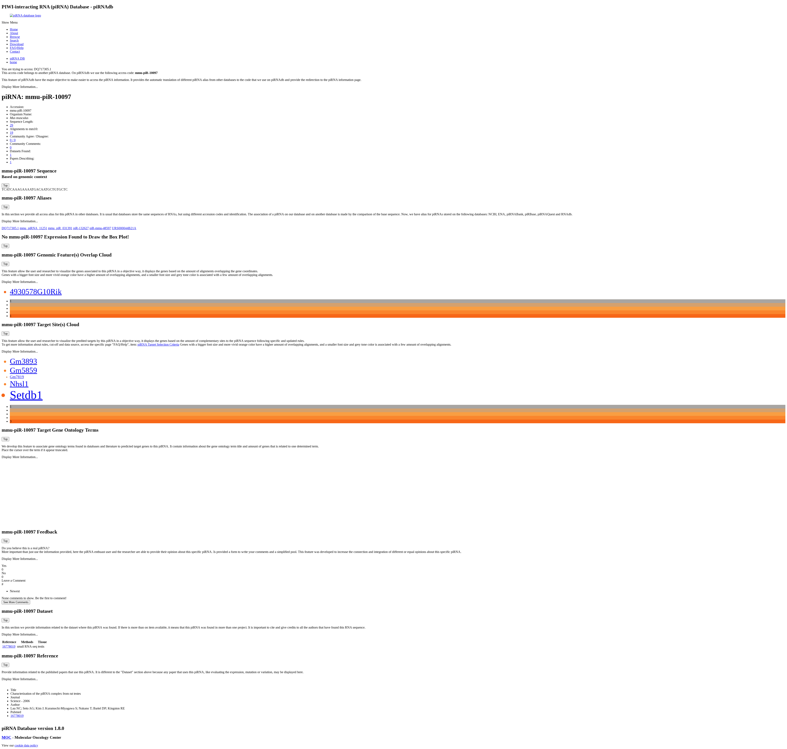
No (4, 573)
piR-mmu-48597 (100, 228)
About (14, 33)
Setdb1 (26, 394)
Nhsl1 (19, 383)
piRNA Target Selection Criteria (158, 344)
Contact (15, 51)
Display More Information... (20, 87)
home (13, 62)
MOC (6, 737)
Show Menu (10, 22)
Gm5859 (23, 370)
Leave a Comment (13, 580)
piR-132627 (81, 228)
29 (11, 125)
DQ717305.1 (10, 228)
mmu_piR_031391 (60, 228)
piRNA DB (17, 58)
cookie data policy (26, 745)
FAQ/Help (17, 48)
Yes (4, 565)
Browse (15, 37)
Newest (15, 591)
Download (17, 44)
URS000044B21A (124, 228)
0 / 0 (13, 140)
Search (14, 40)
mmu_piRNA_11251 (33, 228)
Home (14, 29)
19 (11, 132)
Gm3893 (23, 361)
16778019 (8, 646)
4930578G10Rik (36, 291)
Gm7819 (17, 377)
